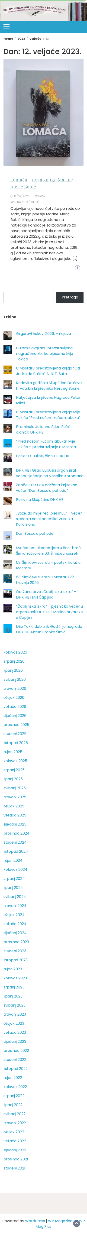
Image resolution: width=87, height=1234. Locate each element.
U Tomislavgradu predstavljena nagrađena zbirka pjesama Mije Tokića (44, 353)
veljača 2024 (14, 923)
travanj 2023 (14, 1014)
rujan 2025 (12, 752)
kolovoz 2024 (15, 869)
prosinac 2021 (15, 1159)
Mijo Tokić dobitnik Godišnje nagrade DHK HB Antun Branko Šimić (49, 629)
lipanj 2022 (13, 1105)
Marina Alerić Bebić (24, 202)
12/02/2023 (21, 196)
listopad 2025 (15, 742)
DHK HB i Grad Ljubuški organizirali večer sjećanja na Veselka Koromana (50, 473)
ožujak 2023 (13, 1023)
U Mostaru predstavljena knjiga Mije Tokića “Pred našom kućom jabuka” (48, 414)
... (11, 268)
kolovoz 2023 (15, 978)
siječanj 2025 (14, 824)
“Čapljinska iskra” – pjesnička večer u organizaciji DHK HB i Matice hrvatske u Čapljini (49, 612)
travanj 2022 (14, 1123)
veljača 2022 (14, 1141)
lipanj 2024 (13, 887)
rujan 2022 (12, 1077)
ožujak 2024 (14, 914)
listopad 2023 (15, 960)
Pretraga (70, 297)
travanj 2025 (14, 797)
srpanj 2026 (14, 661)
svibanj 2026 (14, 679)
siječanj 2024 (15, 933)
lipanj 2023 (13, 996)
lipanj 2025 (13, 779)
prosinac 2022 (16, 1050)
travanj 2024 (14, 905)
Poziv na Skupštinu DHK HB (40, 499)
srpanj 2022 (13, 1095)
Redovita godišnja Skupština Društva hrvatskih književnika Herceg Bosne (49, 385)
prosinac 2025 (16, 724)
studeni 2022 (14, 1059)
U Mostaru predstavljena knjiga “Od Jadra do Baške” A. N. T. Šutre (48, 371)
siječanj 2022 (14, 1150)
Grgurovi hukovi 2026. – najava (43, 333)
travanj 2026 (14, 688)
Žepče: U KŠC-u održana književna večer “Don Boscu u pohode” (46, 487)
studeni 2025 (14, 733)
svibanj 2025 (14, 788)
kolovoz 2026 (15, 652)
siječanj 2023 (14, 1041)
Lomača (39, 196)
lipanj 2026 (13, 670)
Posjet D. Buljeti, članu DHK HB (42, 456)
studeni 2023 (14, 951)
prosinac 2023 (16, 942)
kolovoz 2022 (15, 1086)
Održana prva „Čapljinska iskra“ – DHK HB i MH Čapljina (46, 594)
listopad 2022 (15, 1068)
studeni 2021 (14, 1168)
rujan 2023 (12, 969)
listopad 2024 (15, 851)
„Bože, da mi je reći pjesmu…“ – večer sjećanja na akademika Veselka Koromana (49, 519)
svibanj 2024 (14, 896)
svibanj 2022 (14, 1114)
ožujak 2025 (13, 806)
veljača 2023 (14, 1032)
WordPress (35, 1221)
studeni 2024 (15, 842)
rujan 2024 (13, 860)
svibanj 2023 (14, 1005)
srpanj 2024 (14, 878)
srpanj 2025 (14, 770)
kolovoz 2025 (15, 761)
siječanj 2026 (14, 715)
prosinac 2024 (16, 833)
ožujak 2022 (13, 1132)
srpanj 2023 (13, 987)
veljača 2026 (14, 706)
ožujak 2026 (13, 697)
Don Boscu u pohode (34, 533)
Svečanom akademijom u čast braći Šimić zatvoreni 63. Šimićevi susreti (48, 550)
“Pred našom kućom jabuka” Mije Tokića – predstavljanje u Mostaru (46, 444)
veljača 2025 (14, 815)
